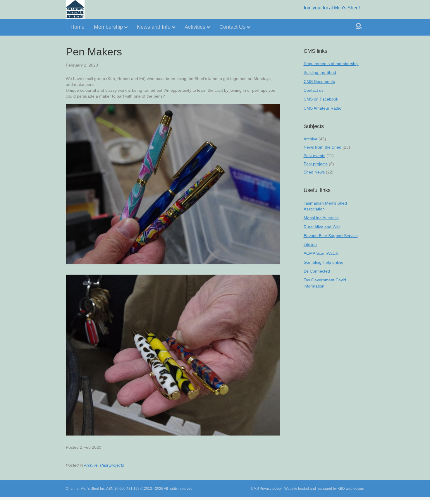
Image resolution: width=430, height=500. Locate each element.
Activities (195, 27)
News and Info (154, 27)
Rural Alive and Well (322, 227)
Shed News (314, 172)
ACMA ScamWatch (321, 253)
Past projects (112, 465)
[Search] (359, 26)
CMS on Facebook (321, 99)
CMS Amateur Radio (322, 108)
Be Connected (317, 271)
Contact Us (232, 27)
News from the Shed (322, 147)
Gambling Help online (323, 262)
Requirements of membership (331, 63)
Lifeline (310, 244)
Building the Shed (320, 72)
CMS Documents (319, 81)
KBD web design (351, 489)
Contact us (314, 90)
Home (77, 27)
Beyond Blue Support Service (331, 235)
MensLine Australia (321, 217)
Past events (314, 155)
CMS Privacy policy (266, 489)
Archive (91, 465)
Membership (108, 27)
